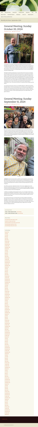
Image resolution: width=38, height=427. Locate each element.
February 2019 (7, 346)
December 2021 (7, 309)
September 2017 (7, 367)
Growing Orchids (21, 12)
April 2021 (6, 318)
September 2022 (7, 297)
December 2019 (7, 332)
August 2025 (7, 248)
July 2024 (6, 268)
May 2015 (6, 402)
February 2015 (7, 406)
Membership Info (30, 14)
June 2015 (6, 400)
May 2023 (6, 286)
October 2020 (7, 324)
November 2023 (7, 280)
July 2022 (6, 300)
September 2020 (7, 326)
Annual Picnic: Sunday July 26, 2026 (10, 221)
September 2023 (7, 282)
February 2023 (7, 291)
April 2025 (6, 254)
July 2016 (6, 385)
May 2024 (6, 271)
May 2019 (6, 341)
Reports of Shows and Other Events (6, 16)
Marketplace (18, 14)
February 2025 (7, 257)
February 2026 (7, 241)
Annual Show (15, 12)
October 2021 (7, 311)
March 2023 (6, 289)
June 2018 (6, 356)
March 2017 (6, 376)
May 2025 (6, 253)
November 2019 (7, 333)
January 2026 (7, 242)
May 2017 (6, 373)
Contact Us (24, 14)
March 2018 (6, 361)
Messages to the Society (16, 31)
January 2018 (7, 364)
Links (32, 12)
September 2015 (7, 397)
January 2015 (7, 408)
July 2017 (6, 370)
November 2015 (7, 394)
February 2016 (7, 391)
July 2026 (6, 233)
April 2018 (6, 359)
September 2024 (7, 265)
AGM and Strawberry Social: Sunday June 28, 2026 (12, 222)
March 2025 (6, 256)
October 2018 (7, 350)
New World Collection (11, 14)
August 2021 (7, 314)
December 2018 (7, 347)
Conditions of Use (4, 419)
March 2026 (6, 239)
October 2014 (7, 412)
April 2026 (6, 238)
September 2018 (7, 352)
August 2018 (7, 353)
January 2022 (7, 308)
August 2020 (7, 327)
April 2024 (6, 273)
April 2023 (6, 288)
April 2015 (6, 403)
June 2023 (6, 285)
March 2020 (6, 329)
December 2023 (7, 279)
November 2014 (7, 411)
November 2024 (7, 262)
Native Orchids (3, 14)
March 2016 (6, 390)
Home (2, 12)
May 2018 (6, 358)
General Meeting (18, 211)
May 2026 (6, 236)
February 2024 (7, 276)
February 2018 (7, 362)
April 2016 (6, 388)
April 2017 (6, 374)
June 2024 (6, 270)
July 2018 (6, 355)
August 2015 (7, 399)
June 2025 (6, 251)
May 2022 (6, 303)
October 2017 (7, 365)
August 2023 (7, 283)
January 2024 (7, 277)
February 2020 (7, 330)
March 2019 (6, 344)
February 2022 (7, 306)
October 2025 (7, 245)
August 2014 (7, 414)
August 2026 (7, 232)
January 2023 (7, 292)
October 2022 (7, 295)
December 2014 (7, 409)
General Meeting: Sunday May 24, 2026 (10, 224)
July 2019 (6, 338)
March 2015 (6, 405)
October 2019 (7, 335)
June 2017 (6, 371)
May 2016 (6, 387)
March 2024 (6, 274)
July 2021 (6, 315)
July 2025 (6, 250)
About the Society (8, 12)
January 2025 (7, 259)
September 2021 (7, 312)
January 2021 (7, 321)
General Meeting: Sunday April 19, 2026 (10, 225)
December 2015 (7, 393)
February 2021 (7, 320)
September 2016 (7, 382)
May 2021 (6, 317)
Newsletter (28, 12)
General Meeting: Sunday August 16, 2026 (11, 219)
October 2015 (7, 396)
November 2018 (7, 349)
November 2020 (7, 323)
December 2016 (7, 379)
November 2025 (7, 244)
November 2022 (7, 294)
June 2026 (6, 235)
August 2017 (7, 368)
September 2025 (7, 247)
